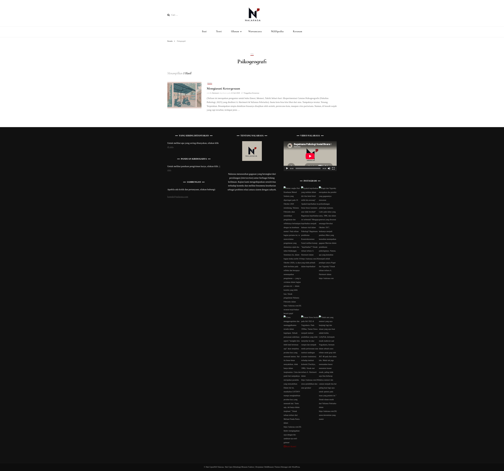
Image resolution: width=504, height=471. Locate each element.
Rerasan (297, 31)
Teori (219, 31)
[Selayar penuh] (333, 168)
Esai (204, 31)
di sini (170, 147)
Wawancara (255, 31)
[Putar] (287, 168)
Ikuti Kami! (291, 446)
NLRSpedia (277, 31)
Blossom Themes (273, 467)
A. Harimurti (214, 93)
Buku (209, 83)
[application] (310, 156)
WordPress (296, 467)
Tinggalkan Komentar (251, 93)
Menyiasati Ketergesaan (223, 88)
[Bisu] (329, 168)
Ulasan (235, 31)
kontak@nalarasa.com (177, 196)
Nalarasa (220, 467)
